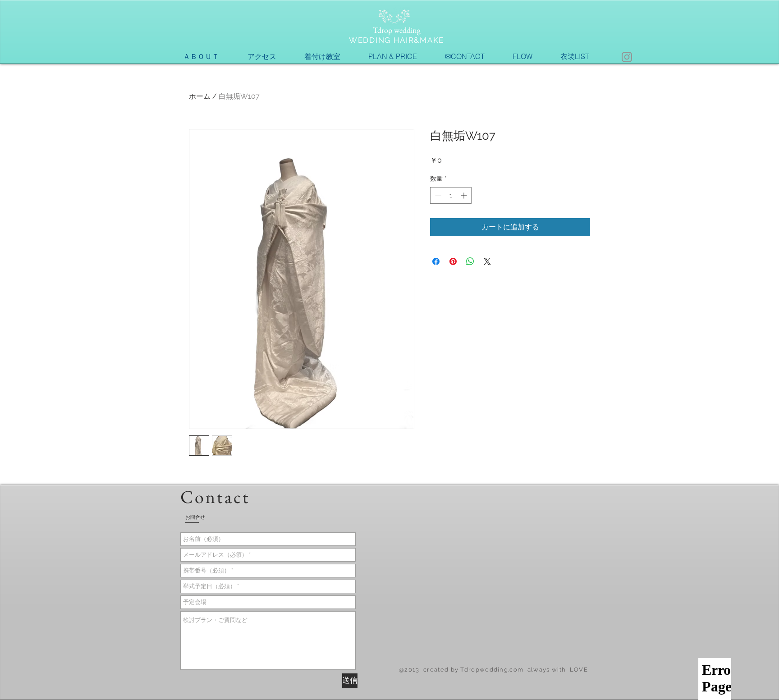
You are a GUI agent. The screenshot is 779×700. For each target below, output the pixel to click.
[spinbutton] (451, 195)
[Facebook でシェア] (436, 261)
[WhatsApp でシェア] (470, 261)
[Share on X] (487, 261)
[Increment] (464, 195)
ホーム (200, 96)
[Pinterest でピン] (453, 261)
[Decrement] (437, 195)
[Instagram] (627, 57)
